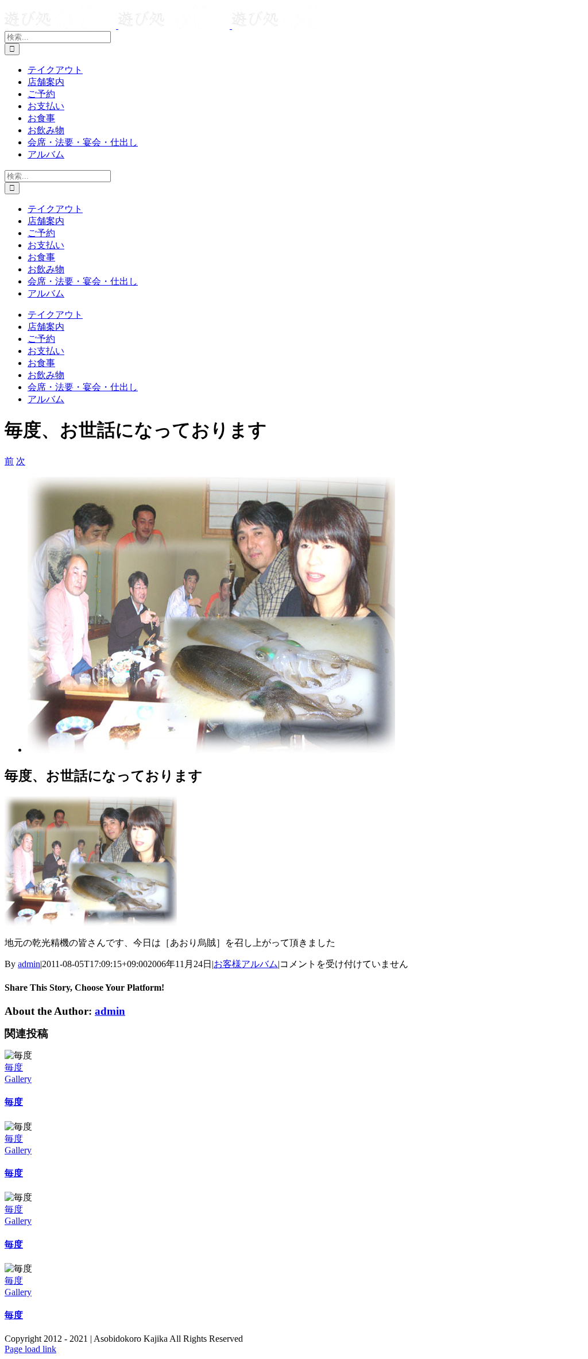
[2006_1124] (211, 749)
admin (29, 964)
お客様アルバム (246, 964)
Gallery (18, 1079)
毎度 (14, 1067)
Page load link (30, 1349)
